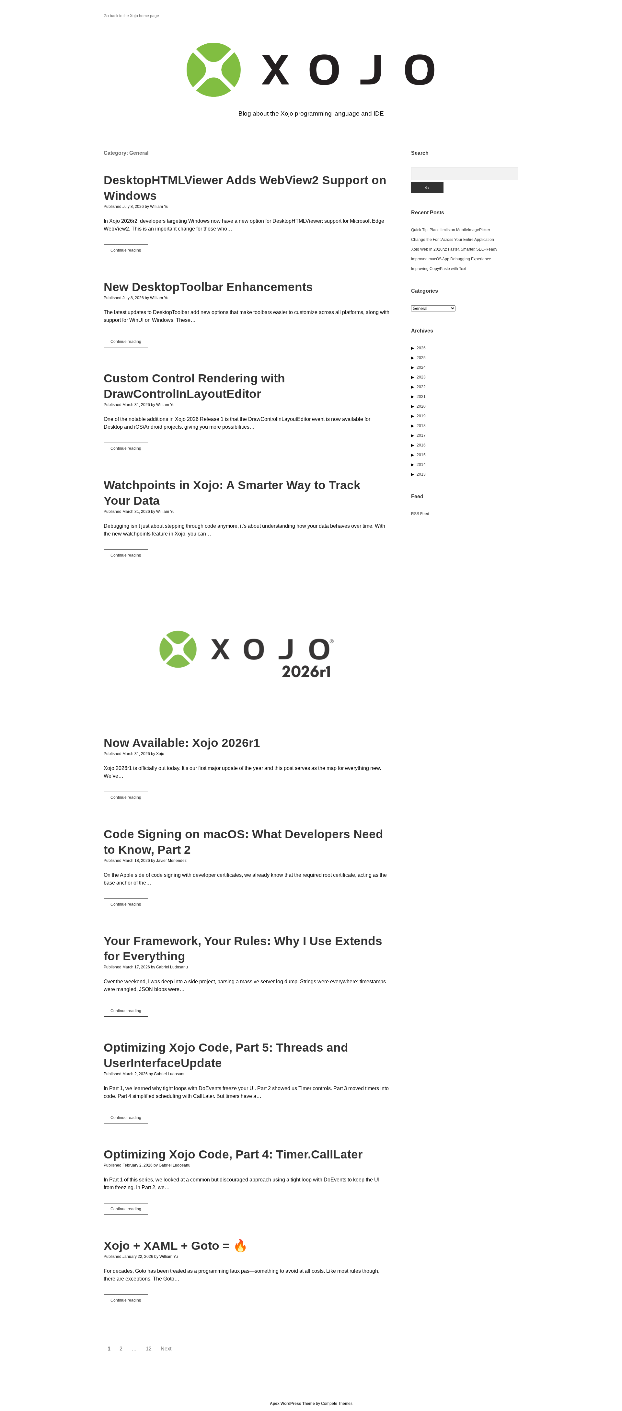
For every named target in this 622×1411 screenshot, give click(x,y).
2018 (421, 425)
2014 (421, 464)
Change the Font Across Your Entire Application (452, 239)
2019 (421, 416)
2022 (421, 387)
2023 (421, 377)
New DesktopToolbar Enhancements (208, 287)
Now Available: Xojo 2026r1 (246, 655)
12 (149, 1348)
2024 (421, 367)
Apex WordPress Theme (292, 1403)
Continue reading (129, 252)
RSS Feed (420, 514)
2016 (421, 445)
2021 (421, 396)
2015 (421, 455)
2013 (421, 474)
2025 (421, 358)
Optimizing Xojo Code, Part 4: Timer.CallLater (233, 1154)
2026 (421, 348)
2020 (421, 406)
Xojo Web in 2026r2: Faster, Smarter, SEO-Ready (454, 249)
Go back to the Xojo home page (131, 16)
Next (166, 1348)
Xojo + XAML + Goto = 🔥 (176, 1245)
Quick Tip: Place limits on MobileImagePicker (450, 230)
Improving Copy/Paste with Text (438, 268)
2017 (421, 435)
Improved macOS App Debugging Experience (451, 259)
